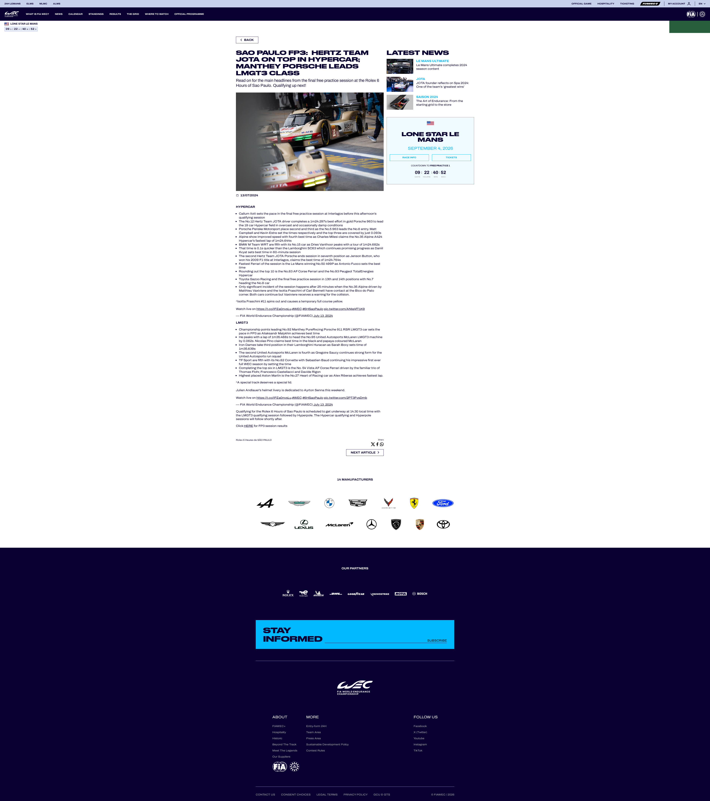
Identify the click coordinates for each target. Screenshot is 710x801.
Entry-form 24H (316, 726)
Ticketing (627, 3)
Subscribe (437, 640)
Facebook (420, 726)
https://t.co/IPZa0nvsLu (273, 309)
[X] (373, 444)
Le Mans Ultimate (432, 61)
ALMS (56, 3)
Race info (409, 157)
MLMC (43, 3)
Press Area (313, 738)
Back (249, 40)
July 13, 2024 (323, 316)
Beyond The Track (284, 744)
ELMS (29, 3)
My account (676, 3)
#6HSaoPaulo (312, 309)
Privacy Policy (356, 795)
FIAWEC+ (278, 726)
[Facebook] (377, 444)
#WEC (297, 309)
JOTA (420, 79)
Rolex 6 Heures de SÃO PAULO (254, 440)
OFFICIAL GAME (581, 3)
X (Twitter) (420, 732)
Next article (363, 452)
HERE (248, 426)
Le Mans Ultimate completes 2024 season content (441, 66)
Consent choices (296, 795)
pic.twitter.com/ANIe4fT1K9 (344, 309)
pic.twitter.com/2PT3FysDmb (345, 398)
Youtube (419, 738)
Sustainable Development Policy (327, 744)
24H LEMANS (12, 3)
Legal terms (327, 795)
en (700, 3)
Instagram (420, 744)
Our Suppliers (281, 757)
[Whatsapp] (382, 444)
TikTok (418, 751)
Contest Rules (315, 751)
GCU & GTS (381, 795)
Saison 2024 (427, 97)
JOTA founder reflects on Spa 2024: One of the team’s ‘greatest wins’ (442, 84)
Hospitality (605, 3)
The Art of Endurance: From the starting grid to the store (439, 102)
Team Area (313, 732)
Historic (277, 738)
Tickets (451, 157)
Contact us (265, 795)
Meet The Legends (284, 751)
